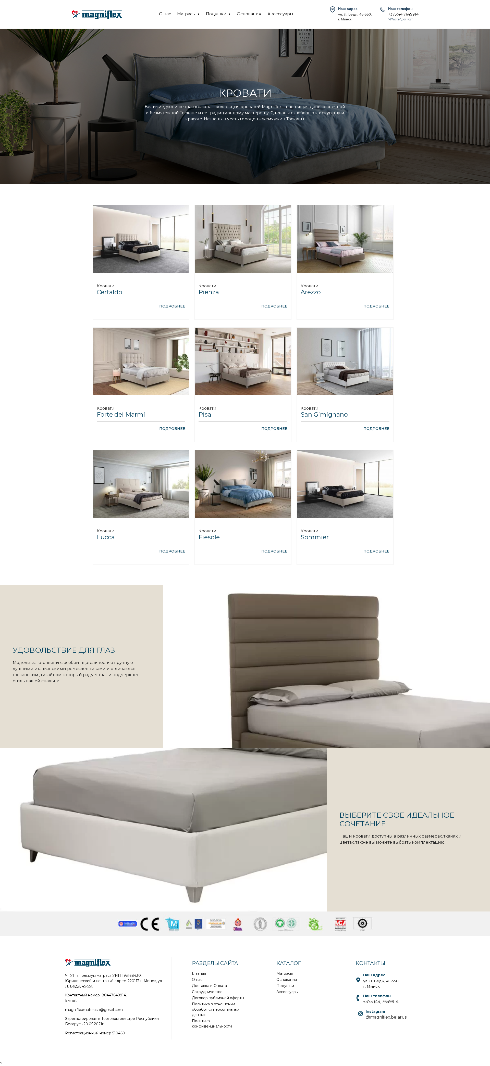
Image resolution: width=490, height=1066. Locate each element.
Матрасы (186, 13)
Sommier (315, 537)
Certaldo (109, 292)
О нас (165, 13)
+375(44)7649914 (403, 14)
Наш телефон (377, 996)
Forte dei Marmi (121, 414)
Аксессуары (280, 13)
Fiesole (209, 537)
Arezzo (311, 292)
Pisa (205, 414)
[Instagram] (360, 1013)
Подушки (216, 13)
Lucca (106, 537)
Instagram (375, 1011)
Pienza (209, 292)
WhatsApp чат (400, 19)
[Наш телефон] (358, 998)
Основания (249, 13)
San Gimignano (324, 414)
